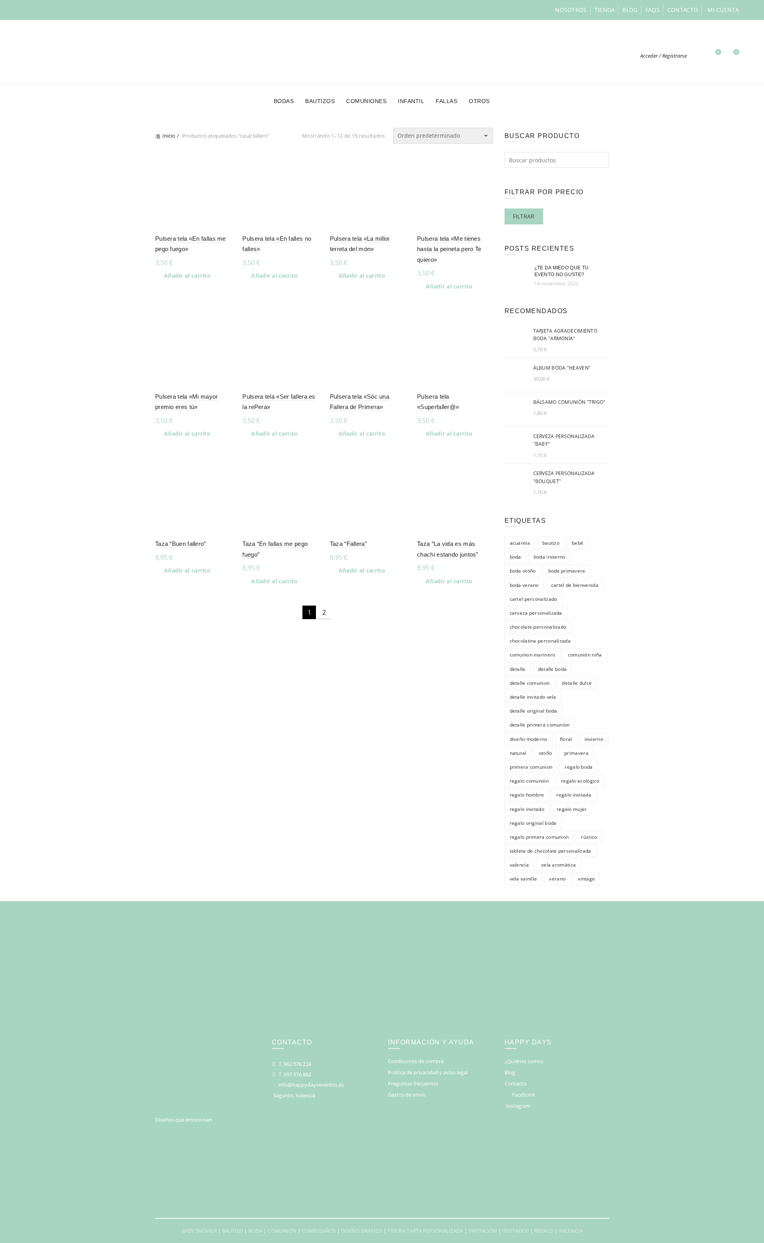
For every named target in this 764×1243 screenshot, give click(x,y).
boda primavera (566, 570)
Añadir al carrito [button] (187, 275)
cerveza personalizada (536, 613)
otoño (545, 753)
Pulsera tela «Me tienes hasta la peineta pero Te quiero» (449, 249)
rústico (589, 837)
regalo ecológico (580, 780)
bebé (577, 543)
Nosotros (571, 10)
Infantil (411, 101)
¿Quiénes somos (524, 1061)
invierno (594, 739)
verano (557, 878)
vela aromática (558, 864)
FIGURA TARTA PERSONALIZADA (425, 1230)
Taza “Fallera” (348, 543)
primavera (576, 753)
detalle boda (552, 669)
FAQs (652, 10)
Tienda (604, 10)
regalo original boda (533, 823)
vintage (586, 878)
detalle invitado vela (533, 697)
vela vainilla (523, 878)
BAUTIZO (232, 1230)
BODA (255, 1230)
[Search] (697, 56)
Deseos (718, 52)
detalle (518, 669)
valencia (519, 864)
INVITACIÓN (482, 1230)
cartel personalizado (533, 599)
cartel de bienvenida (574, 585)
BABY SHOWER (199, 1230)
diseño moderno (529, 739)
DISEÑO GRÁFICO (361, 1230)
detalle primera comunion (540, 724)
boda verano (524, 585)
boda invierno (549, 556)
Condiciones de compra (416, 1061)
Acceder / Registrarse (663, 55)
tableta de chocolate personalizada (550, 851)
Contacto (682, 10)
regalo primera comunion (539, 837)
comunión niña (585, 654)
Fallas (446, 101)
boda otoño (523, 570)
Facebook (523, 1094)
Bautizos (320, 101)
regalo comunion (529, 780)
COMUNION (281, 1230)
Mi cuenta (723, 10)
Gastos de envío (407, 1094)
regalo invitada (573, 794)
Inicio (168, 135)
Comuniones (366, 101)
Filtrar (524, 216)
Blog (629, 10)
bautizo (550, 543)
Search (601, 160)
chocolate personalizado (538, 626)
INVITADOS (515, 1230)
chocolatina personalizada (540, 640)
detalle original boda (533, 710)
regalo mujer (572, 809)
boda (515, 556)
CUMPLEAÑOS (319, 1230)
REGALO (544, 1230)
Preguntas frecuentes (413, 1083)
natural (518, 753)
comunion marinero (532, 654)
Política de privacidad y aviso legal (428, 1072)
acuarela (520, 543)
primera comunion (531, 767)
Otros (479, 101)
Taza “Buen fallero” (180, 543)
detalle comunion (530, 683)
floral (566, 739)
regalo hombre (527, 794)
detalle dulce (577, 683)
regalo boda (578, 767)
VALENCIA (571, 1230)
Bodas (284, 101)
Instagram (518, 1105)
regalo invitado (527, 809)
